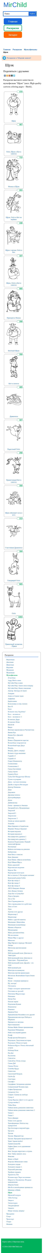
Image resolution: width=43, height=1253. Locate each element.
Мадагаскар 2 (13, 914)
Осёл (14, 613)
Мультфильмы (30, 49)
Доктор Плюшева (14, 787)
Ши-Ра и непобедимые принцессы (20, 1187)
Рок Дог (11, 1053)
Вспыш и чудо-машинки (16, 753)
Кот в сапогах (14, 383)
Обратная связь (18, 1241)
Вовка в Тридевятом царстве (18, 740)
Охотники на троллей (15, 991)
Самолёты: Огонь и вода (17, 1061)
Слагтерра (11, 1079)
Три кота (11, 1131)
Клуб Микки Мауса (15, 862)
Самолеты (11, 1058)
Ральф (10, 1035)
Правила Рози (13, 1012)
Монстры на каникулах (16, 970)
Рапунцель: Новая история (17, 1043)
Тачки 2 (10, 1113)
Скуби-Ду (11, 1076)
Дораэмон (11, 792)
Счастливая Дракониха (13, 548)
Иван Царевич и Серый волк (18, 826)
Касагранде (12, 847)
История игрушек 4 (15, 834)
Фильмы (9, 1224)
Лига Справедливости (16, 901)
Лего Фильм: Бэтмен (15, 891)
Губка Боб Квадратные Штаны (19, 777)
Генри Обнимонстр (15, 761)
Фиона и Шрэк (13, 187)
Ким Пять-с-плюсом (15, 854)
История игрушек (14, 831)
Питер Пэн (12, 999)
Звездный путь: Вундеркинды (18, 808)
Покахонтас (12, 1007)
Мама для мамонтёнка (16, 932)
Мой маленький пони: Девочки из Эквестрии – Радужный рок (20, 959)
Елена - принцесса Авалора (18, 805)
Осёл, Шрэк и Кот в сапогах (13, 153)
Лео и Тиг (11, 899)
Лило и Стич (12, 906)
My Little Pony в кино (15, 683)
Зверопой (11, 810)
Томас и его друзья (15, 1121)
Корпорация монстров (16, 873)
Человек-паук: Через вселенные (19, 1177)
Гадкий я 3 (12, 756)
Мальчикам (10, 673)
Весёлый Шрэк (13, 351)
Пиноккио (11, 996)
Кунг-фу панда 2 (14, 880)
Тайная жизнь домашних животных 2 (21, 1110)
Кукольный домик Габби (17, 878)
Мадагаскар (12, 917)
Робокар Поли (13, 1050)
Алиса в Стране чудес (16, 696)
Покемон (11, 1009)
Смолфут (11, 1082)
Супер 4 (11, 1097)
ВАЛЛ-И (11, 725)
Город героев (13, 771)
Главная (12, 21)
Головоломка (12, 764)
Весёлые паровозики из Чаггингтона (21, 730)
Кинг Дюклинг (13, 857)
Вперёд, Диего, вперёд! (16, 751)
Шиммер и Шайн (14, 1190)
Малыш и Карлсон (14, 927)
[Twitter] (14, 75)
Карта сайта (6, 1241)
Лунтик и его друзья (15, 912)
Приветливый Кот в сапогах (13, 481)
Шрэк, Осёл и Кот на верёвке (14, 218)
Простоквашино (14, 1025)
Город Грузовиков (14, 769)
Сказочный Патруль (15, 1074)
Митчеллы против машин (17, 948)
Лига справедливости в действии (20, 904)
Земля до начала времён (16, 821)
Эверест (11, 1200)
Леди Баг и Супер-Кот (16, 893)
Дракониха (14, 416)
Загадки (12, 34)
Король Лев (12, 870)
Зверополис (12, 816)
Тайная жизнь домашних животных (21, 1108)
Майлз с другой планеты (17, 919)
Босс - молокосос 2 (15, 717)
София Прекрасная (15, 1089)
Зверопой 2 (12, 813)
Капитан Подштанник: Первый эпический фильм (19, 843)
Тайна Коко (12, 1105)
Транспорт (10, 1219)
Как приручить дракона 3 (17, 839)
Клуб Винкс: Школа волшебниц (19, 860)
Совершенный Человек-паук (18, 1087)
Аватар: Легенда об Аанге (17, 691)
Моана (10, 950)
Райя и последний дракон (17, 1032)
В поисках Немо (14, 722)
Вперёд (10, 748)
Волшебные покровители (17, 743)
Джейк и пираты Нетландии (18, 784)
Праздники (10, 1214)
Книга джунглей (13, 865)
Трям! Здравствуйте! (15, 1141)
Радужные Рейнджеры (16, 1030)
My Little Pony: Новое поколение (19, 688)
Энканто (11, 1208)
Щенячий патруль (14, 1195)
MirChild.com (17, 1246)
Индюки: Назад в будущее (17, 829)
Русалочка (11, 1055)
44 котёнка (11, 678)
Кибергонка (12, 852)
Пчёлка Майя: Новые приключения (20, 1027)
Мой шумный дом (14, 968)
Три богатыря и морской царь (18, 1128)
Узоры (8, 1222)
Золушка (11, 823)
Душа (10, 800)
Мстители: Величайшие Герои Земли (21, 975)
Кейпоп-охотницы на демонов (19, 849)
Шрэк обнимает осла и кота (13, 514)
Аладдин (11, 693)
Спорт (8, 1216)
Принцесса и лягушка (15, 1022)
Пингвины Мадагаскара (16, 994)
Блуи (9, 709)
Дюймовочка (12, 803)
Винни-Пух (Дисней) (15, 735)
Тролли (10, 1133)
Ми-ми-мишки (13, 935)
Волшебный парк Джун (16, 745)
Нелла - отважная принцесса (18, 981)
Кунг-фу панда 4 (14, 886)
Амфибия (11, 699)
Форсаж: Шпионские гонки (17, 1162)
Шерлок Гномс (13, 1185)
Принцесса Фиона (14, 318)
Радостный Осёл (13, 449)
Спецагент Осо (13, 1092)
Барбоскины (12, 701)
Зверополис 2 (13, 818)
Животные (10, 665)
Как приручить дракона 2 (17, 836)
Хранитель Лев (13, 1175)
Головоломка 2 (13, 766)
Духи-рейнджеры (14, 797)
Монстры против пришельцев (18, 973)
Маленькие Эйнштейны (16, 922)
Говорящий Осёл (13, 580)
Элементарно (13, 1203)
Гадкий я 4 (12, 758)
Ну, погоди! (12, 983)
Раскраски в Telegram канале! (19, 58)
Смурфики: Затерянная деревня (19, 1084)
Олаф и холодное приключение (19, 988)
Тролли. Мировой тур (15, 1136)
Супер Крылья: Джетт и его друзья (20, 1100)
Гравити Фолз (13, 774)
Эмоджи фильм (13, 1205)
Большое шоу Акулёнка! (16, 712)
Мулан (10, 978)
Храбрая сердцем (14, 1172)
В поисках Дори (14, 719)
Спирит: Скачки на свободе (18, 1095)
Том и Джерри (13, 1118)
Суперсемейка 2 (14, 1102)
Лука (9, 909)
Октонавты (12, 986)
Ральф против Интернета (17, 1038)
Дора (10, 790)
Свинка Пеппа (13, 1066)
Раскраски (13, 28)
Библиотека (12, 41)
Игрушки (9, 667)
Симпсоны (12, 1071)
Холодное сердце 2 (15, 1167)
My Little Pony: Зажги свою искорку (20, 686)
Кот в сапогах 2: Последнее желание (21, 875)
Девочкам (9, 662)
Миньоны (11, 940)
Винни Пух (12, 732)
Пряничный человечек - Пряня (13, 645)
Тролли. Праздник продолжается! (20, 1138)
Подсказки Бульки (14, 1004)
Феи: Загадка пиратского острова (20, 1151)
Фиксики (11, 1156)
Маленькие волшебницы (16, 925)
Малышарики (13, 930)
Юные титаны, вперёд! (16, 1211)
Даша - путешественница (17, 782)
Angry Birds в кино (14, 680)
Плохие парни (13, 1001)
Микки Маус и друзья (15, 938)
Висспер (11, 738)
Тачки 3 (10, 1115)
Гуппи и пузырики (14, 779)
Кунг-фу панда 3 (14, 883)
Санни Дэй (12, 1063)
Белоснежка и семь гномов (17, 704)
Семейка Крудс (13, 1068)
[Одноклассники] (7, 75)
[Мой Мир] (12, 75)
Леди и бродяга (13, 896)
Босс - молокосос (14, 714)
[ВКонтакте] (5, 75)
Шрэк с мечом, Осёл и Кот (13, 251)
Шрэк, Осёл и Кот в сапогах (13, 284)
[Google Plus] (9, 75)
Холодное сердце (14, 1164)
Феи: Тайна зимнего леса (17, 1154)
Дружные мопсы (14, 795)
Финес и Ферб (13, 1159)
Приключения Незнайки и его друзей (21, 1015)
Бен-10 (10, 706)
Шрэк (10, 1192)
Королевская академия (16, 867)
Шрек (14, 121)
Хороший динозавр (15, 1169)
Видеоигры (10, 659)
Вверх (10, 727)
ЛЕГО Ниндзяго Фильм (16, 888)
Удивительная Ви (14, 1144)
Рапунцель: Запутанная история (19, 1040)
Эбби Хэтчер (12, 1198)
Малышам (10, 670)
